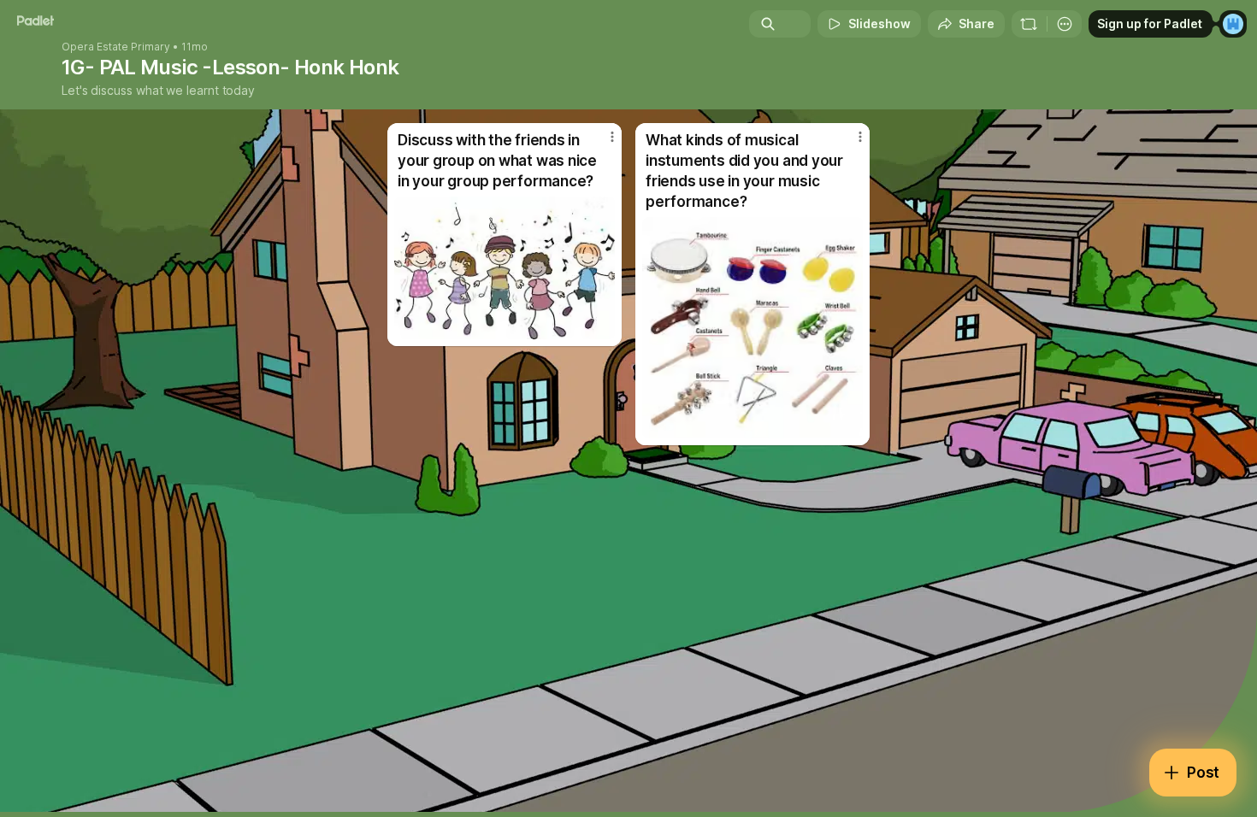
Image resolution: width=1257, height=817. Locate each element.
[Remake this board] (1029, 24)
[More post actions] (612, 137)
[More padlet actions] (1065, 24)
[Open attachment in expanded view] (504, 268)
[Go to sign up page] (1233, 24)
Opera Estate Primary (116, 47)
